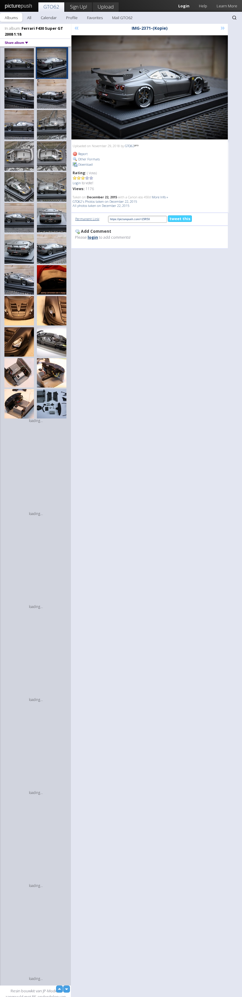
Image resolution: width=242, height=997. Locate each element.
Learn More (227, 6)
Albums (11, 17)
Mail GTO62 (122, 17)
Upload (106, 6)
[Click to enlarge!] (149, 87)
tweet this (179, 218)
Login (77, 183)
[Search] (234, 17)
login (93, 237)
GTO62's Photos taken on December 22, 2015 (105, 201)
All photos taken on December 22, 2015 (101, 205)
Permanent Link (87, 219)
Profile (72, 17)
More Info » (160, 197)
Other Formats (88, 159)
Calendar (49, 17)
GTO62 (51, 6)
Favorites (95, 17)
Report (82, 154)
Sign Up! (78, 6)
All (29, 17)
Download (85, 164)
